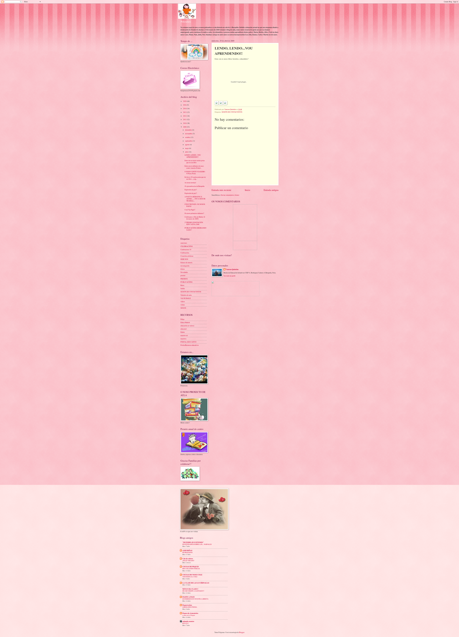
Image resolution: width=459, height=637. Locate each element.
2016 (185, 105)
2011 (185, 119)
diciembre (188, 130)
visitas (182, 305)
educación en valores (187, 325)
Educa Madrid (185, 322)
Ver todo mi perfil (229, 276)
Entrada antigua (271, 189)
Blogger (241, 632)
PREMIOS (184, 279)
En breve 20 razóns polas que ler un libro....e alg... (195, 178)
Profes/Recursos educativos (189, 345)
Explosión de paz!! (191, 189)
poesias (182, 275)
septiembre (189, 141)
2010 (185, 123)
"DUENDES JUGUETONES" (193, 542)
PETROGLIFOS (187, 552)
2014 (185, 108)
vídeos (182, 301)
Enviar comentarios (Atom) (230, 195)
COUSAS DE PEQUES (190, 566)
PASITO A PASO (188, 597)
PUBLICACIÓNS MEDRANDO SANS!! (195, 229)
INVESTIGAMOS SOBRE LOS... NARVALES (197, 544)
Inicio (247, 189)
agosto (187, 144)
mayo (187, 148)
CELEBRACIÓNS (186, 246)
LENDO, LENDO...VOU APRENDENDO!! (193, 156)
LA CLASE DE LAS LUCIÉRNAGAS (195, 583)
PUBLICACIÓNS (186, 282)
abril (187, 152)
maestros (183, 339)
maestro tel (184, 335)
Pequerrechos (187, 605)
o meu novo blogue (188, 615)
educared (183, 329)
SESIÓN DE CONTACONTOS (232, 112)
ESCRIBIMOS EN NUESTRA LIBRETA (195, 599)
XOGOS (183, 308)
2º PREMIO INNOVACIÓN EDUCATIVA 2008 (194, 223)
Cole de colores (187, 558)
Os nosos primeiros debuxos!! (194, 213)
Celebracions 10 (185, 249)
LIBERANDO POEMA (189, 607)
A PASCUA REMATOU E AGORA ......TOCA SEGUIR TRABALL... (195, 199)
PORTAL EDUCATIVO (188, 342)
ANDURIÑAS (187, 550)
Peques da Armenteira (190, 613)
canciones (183, 243)
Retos (182, 285)
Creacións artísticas (186, 256)
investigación (184, 266)
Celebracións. (184, 253)
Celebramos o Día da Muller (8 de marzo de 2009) (195, 218)
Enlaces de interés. (186, 262)
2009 (185, 127)
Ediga (182, 319)
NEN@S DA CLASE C (190, 589)
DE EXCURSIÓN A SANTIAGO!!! (193, 591)
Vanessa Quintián (232, 269)
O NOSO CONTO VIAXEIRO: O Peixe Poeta (195, 172)
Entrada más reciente (221, 189)
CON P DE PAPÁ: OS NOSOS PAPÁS (195, 205)
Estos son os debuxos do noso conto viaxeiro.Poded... (194, 167)
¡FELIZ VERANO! (188, 560)
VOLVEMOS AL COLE (189, 577)
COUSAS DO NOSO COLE (192, 575)
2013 (185, 112)
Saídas (182, 288)
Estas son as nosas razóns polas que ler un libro (195, 161)
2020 (185, 101)
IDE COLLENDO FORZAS (191, 568)
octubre (188, 137)
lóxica (182, 269)
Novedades (184, 272)
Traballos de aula (186, 295)
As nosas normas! (190, 182)
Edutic (182, 332)
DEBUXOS (184, 259)
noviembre (189, 133)
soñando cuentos (188, 621)
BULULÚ (185, 623)
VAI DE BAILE (185, 298)
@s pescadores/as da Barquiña (194, 186)
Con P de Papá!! (190, 210)
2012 (185, 116)
